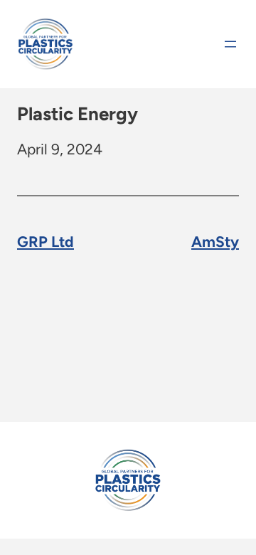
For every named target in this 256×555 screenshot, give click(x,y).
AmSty (215, 241)
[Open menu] (230, 44)
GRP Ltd (45, 241)
